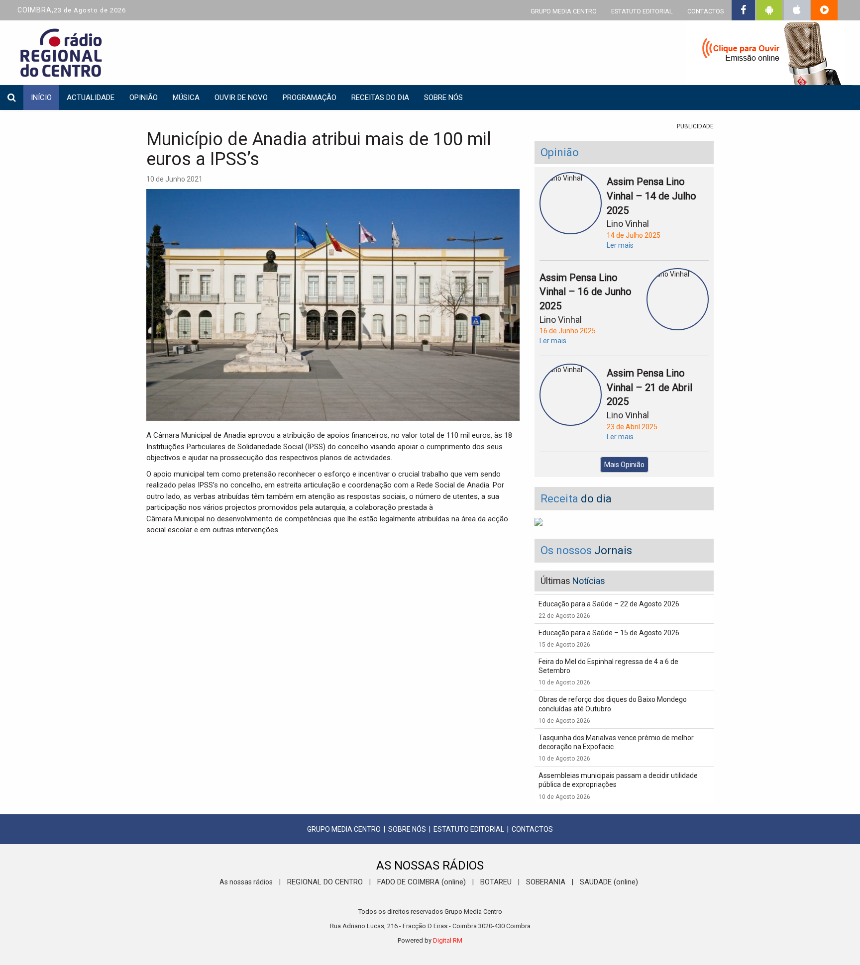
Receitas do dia (380, 97)
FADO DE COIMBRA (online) (421, 881)
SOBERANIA (545, 881)
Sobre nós (443, 97)
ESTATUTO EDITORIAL (642, 11)
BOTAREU (496, 881)
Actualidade (90, 97)
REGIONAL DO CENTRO (325, 881)
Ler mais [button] (620, 245)
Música (186, 97)
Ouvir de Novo (241, 97)
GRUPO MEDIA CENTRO (564, 11)
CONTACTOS (705, 11)
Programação (309, 97)
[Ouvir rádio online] (765, 55)
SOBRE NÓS (407, 829)
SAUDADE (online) (609, 881)
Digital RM (447, 940)
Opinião (143, 97)
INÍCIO (41, 97)
